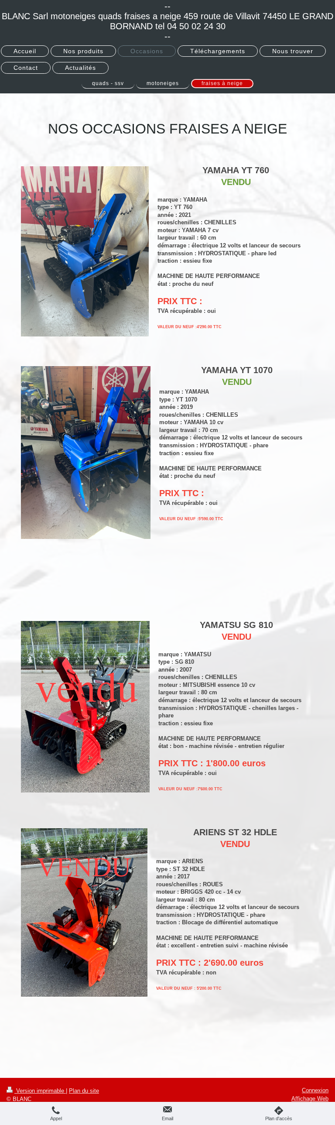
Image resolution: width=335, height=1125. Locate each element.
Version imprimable (40, 1090)
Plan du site (84, 1090)
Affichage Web (309, 1098)
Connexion (315, 1090)
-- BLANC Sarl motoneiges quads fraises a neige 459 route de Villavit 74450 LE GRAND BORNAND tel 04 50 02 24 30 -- (167, 21)
